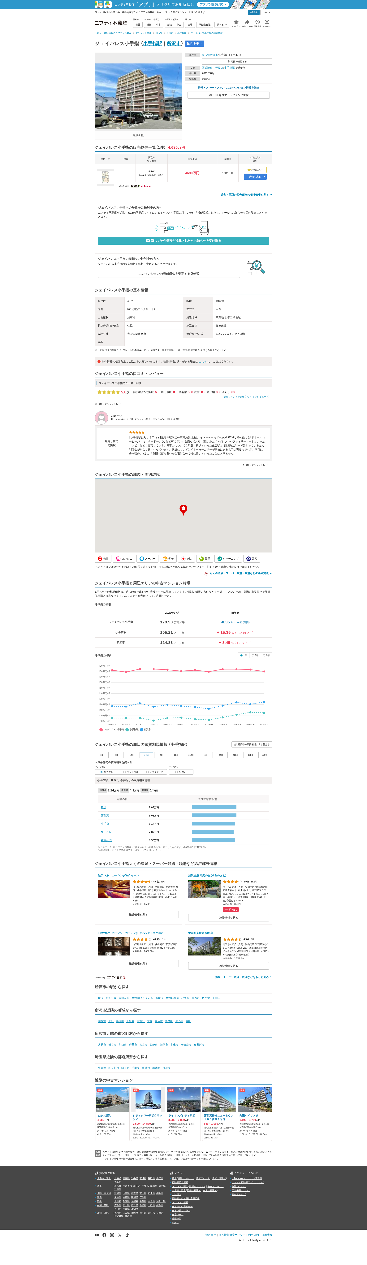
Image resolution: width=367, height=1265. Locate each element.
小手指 (105, 823)
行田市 (133, 1044)
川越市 (102, 1044)
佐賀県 (126, 1212)
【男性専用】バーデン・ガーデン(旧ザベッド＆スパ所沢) (131, 932)
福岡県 (117, 1212)
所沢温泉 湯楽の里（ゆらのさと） (207, 875)
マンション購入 (180, 1186)
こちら (203, 361)
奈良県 (151, 1201)
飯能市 (154, 1044)
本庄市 (174, 1044)
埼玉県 (206, 54)
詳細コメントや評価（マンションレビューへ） (247, 396)
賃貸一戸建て (219, 1178)
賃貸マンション (186, 1178)
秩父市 (143, 1044)
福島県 (117, 1182)
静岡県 (134, 1197)
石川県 (151, 1193)
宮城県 (143, 1178)
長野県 (134, 1193)
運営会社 (210, 1234)
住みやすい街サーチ (182, 1206)
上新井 (130, 1021)
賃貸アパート (203, 1178)
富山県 (143, 1193)
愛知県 (117, 1197)
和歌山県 (161, 1201)
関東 (99, 1186)
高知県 (134, 1208)
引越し (175, 1222)
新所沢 (159, 997)
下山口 (216, 997)
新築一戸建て (194, 1190)
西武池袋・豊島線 (212, 67)
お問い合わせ (239, 1186)
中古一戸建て (210, 1190)
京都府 (134, 1201)
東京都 (102, 1067)
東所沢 (196, 997)
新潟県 (117, 1193)
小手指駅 (152, 43)
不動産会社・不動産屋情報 (186, 1198)
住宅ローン (178, 1214)
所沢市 (174, 43)
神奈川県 (113, 1067)
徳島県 (159, 1205)
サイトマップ (239, 1194)
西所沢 (105, 815)
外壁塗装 (176, 1218)
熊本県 (143, 1212)
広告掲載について (241, 1190)
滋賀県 (143, 1201)
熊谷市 (112, 1044)
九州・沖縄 (103, 1212)
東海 (99, 1197)
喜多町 (169, 1021)
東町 (188, 1021)
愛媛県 (126, 1208)
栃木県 (156, 1067)
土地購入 (176, 1194)
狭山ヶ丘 (106, 832)
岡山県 (126, 1205)
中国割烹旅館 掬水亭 (200, 932)
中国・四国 (103, 1205)
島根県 (143, 1205)
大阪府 (117, 1201)
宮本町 (141, 1021)
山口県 (151, 1205)
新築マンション (197, 1186)
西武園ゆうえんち (142, 997)
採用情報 (266, 1234)
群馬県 (167, 1067)
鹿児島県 (118, 1216)
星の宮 (179, 1021)
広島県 (117, 1205)
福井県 (159, 1193)
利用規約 (253, 1234)
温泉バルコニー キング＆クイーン (118, 875)
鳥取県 (134, 1205)
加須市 (164, 1044)
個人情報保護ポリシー (232, 1234)
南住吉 (102, 1021)
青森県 (126, 1178)
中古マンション (216, 1186)
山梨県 (126, 1193)
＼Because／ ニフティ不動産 (247, 1178)
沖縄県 (128, 1216)
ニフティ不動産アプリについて (248, 1182)
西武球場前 (172, 997)
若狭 (149, 1021)
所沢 (103, 807)
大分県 (151, 1212)
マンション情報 (180, 1202)
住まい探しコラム (181, 1210)
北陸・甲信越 (104, 1193)
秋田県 (151, 1178)
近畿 (99, 1201)
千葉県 (136, 1067)
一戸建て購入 (179, 1190)
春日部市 (199, 1044)
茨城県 (146, 1067)
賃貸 (174, 1178)
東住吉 (159, 1021)
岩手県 (134, 1178)
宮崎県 (159, 1212)
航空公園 (106, 840)
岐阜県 (126, 1197)
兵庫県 (126, 1201)
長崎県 (134, 1212)
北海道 (117, 1178)
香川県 (117, 1208)
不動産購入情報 (180, 1182)
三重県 (143, 1197)
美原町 (120, 1021)
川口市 (123, 1044)
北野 (111, 1021)
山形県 (159, 1178)
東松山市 (186, 1044)
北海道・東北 (104, 1178)
